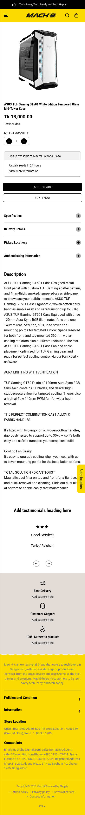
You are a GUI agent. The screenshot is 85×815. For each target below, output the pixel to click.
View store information (23, 171)
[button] (6, 15)
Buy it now (42, 197)
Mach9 (41, 786)
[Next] (49, 564)
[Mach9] (41, 15)
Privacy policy (41, 792)
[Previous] (36, 564)
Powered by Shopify (56, 786)
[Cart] (76, 15)
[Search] (67, 15)
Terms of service (64, 792)
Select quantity (16, 132)
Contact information (42, 796)
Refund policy (19, 792)
